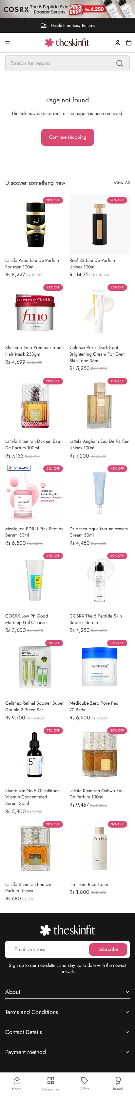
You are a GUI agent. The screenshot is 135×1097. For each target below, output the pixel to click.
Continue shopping (67, 137)
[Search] (119, 63)
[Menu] (7, 42)
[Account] (117, 42)
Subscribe (108, 949)
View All (122, 183)
